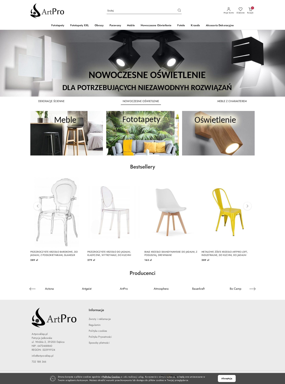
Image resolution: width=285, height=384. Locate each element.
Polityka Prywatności (100, 337)
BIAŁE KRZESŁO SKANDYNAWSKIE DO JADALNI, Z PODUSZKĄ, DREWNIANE (113, 253)
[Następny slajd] (278, 63)
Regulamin (94, 325)
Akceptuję (226, 378)
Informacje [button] (96, 310)
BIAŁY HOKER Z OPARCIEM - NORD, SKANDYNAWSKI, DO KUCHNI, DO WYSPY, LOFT (228, 253)
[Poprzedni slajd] (7, 63)
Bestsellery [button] (142, 166)
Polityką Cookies (111, 376)
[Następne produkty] (247, 206)
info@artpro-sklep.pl (42, 356)
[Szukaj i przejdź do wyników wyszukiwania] (179, 10)
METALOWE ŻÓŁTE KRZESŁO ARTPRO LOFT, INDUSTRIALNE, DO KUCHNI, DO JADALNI (167, 253)
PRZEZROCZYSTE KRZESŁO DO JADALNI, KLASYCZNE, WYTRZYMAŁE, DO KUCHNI (52, 253)
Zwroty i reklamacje (100, 319)
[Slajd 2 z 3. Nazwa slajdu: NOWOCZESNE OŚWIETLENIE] (142, 63)
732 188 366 (39, 362)
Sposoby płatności (99, 343)
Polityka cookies (98, 331)
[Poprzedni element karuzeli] (32, 289)
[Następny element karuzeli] (252, 289)
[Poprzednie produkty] (38, 206)
